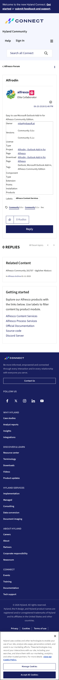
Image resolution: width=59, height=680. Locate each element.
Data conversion (11, 512)
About (6, 540)
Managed (7, 500)
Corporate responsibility (15, 553)
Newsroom (8, 560)
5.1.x (32, 207)
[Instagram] (25, 401)
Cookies (26, 628)
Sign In (20, 41)
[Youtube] (42, 401)
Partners (7, 547)
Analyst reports (10, 424)
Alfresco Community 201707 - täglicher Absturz (28, 270)
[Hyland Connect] (24, 21)
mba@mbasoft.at (26, 123)
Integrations (9, 437)
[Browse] (52, 41)
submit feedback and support (32, 8)
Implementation (11, 493)
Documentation (11, 588)
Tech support (9, 594)
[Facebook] (7, 401)
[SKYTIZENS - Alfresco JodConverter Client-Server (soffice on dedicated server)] (54, 245)
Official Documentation (20, 326)
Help (8, 41)
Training (7, 581)
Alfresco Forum (12, 66)
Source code (13, 331)
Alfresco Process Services (21, 321)
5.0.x (16, 207)
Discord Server (15, 336)
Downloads (8, 465)
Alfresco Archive (14, 276)
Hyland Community (14, 31)
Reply (29, 229)
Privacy (14, 628)
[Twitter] (16, 401)
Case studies (9, 418)
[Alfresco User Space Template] (48, 245)
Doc (42, 207)
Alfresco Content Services (27, 198)
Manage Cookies (29, 666)
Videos (6, 471)
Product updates (11, 478)
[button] (10, 219)
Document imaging (12, 519)
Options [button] (54, 66)
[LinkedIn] (33, 401)
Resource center (11, 452)
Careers (7, 534)
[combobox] (29, 53)
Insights (7, 431)
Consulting (8, 506)
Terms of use (40, 628)
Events (6, 575)
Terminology (9, 459)
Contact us (29, 380)
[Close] (55, 636)
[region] (29, 655)
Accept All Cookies (29, 674)
